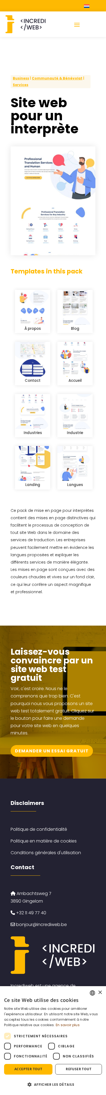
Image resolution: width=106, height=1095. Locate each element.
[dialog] (53, 1040)
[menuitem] (87, 6)
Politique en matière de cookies (44, 841)
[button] (53, 1084)
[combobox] (92, 993)
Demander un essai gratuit (52, 751)
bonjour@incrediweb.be (41, 924)
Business (21, 78)
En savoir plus (68, 1025)
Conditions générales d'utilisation (46, 853)
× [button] (100, 993)
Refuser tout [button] (78, 1069)
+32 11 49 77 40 (30, 913)
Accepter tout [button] (28, 1069)
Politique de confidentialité (39, 829)
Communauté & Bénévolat (57, 78)
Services (20, 84)
